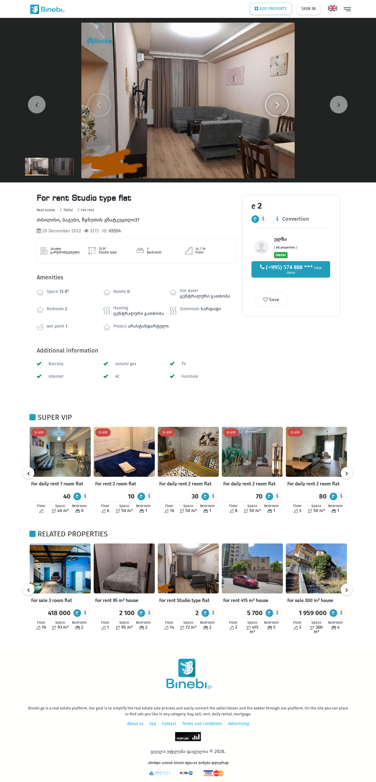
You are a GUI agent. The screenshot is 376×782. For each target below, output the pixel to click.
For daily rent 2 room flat (185, 483)
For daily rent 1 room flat (57, 483)
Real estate (46, 210)
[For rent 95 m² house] (124, 568)
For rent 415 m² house (245, 600)
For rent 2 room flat (115, 483)
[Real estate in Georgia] (46, 9)
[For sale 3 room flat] (60, 568)
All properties (285, 247)
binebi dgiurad (185, 763)
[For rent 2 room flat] (124, 452)
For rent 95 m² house (116, 600)
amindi (167, 763)
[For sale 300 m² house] (316, 568)
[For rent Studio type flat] (188, 568)
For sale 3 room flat (51, 600)
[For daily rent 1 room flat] (60, 452)
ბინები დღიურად (213, 763)
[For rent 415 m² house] (252, 568)
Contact (169, 723)
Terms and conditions (202, 723)
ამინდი (154, 763)
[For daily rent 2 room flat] (188, 452)
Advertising (238, 723)
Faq (153, 723)
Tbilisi (68, 210)
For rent (87, 210)
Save (273, 299)
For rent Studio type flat (184, 600)
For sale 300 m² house (310, 600)
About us (135, 723)
